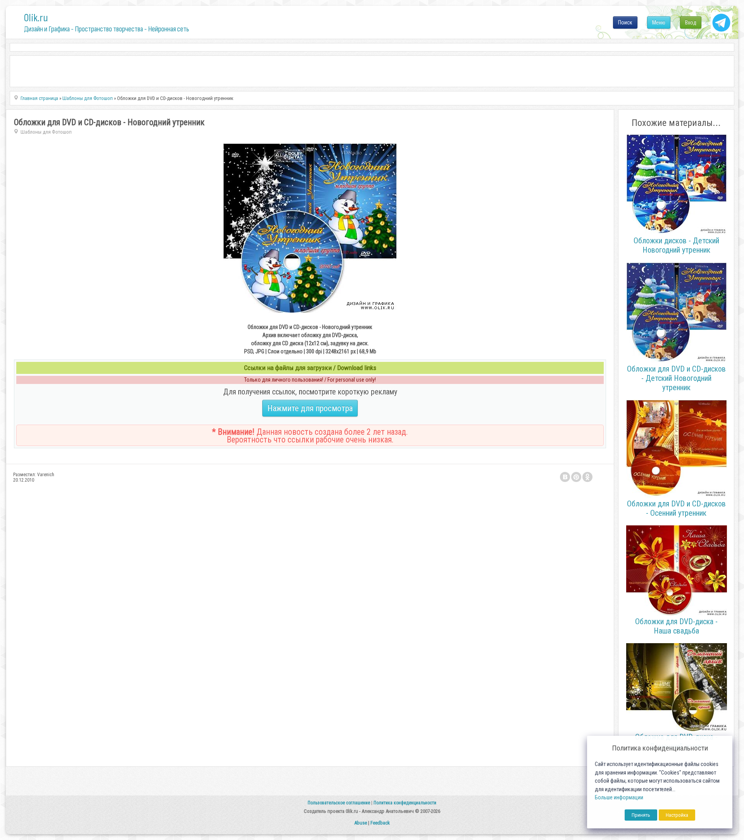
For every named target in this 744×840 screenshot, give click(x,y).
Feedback (380, 823)
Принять (641, 815)
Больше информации (619, 797)
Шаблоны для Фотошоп (46, 132)
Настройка (677, 815)
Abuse (360, 823)
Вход (690, 22)
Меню (658, 22)
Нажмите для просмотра (310, 408)
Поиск (625, 22)
